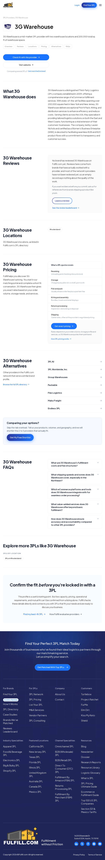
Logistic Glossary (90, 772)
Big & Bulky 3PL (11, 765)
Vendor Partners (38, 715)
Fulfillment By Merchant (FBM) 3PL (63, 797)
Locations (32, 46)
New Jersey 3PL (37, 751)
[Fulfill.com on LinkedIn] (76, 844)
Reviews (20, 46)
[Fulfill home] (8, 5)
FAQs (68, 46)
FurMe (84, 704)
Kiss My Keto (88, 715)
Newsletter (87, 751)
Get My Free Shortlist (20, 437)
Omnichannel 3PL (64, 746)
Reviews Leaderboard (10, 730)
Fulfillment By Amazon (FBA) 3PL (65, 779)
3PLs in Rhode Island (13, 558)
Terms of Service (95, 854)
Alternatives (56, 46)
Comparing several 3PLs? (26, 71)
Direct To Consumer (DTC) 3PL (64, 768)
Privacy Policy (79, 854)
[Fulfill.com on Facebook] (88, 844)
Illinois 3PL (34, 767)
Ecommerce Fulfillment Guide (90, 793)
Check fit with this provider (25, 57)
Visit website (25, 65)
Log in (77, 5)
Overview (8, 46)
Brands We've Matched (10, 721)
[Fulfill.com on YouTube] (100, 844)
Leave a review (62, 200)
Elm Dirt (85, 709)
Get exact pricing (62, 326)
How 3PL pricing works (60, 339)
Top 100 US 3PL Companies (89, 802)
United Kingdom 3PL (37, 774)
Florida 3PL (35, 762)
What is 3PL (87, 778)
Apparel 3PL (9, 746)
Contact (59, 699)
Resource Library (90, 767)
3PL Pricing (35, 699)
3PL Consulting (37, 720)
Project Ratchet (89, 699)
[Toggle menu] (100, 5)
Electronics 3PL (11, 760)
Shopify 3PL (9, 770)
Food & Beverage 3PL (12, 753)
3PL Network (36, 694)
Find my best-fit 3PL (33, 614)
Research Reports (91, 762)
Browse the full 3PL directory (15, 384)
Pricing (44, 46)
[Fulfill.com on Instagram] (94, 844)
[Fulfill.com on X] (82, 844)
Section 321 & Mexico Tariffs (88, 810)
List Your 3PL (36, 704)
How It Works (10, 704)
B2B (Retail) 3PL (63, 760)
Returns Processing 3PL (63, 787)
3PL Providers (8, 18)
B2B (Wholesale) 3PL (64, 753)
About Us (60, 694)
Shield (84, 720)
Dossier (85, 757)
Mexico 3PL (35, 791)
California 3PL (36, 746)
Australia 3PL (36, 781)
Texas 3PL (34, 757)
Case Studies (10, 714)
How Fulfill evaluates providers (64, 614)
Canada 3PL (35, 786)
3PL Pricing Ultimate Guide (89, 785)
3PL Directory (10, 709)
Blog (83, 746)
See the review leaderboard (64, 208)
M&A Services (36, 709)
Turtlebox (86, 694)
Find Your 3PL (89, 5)
